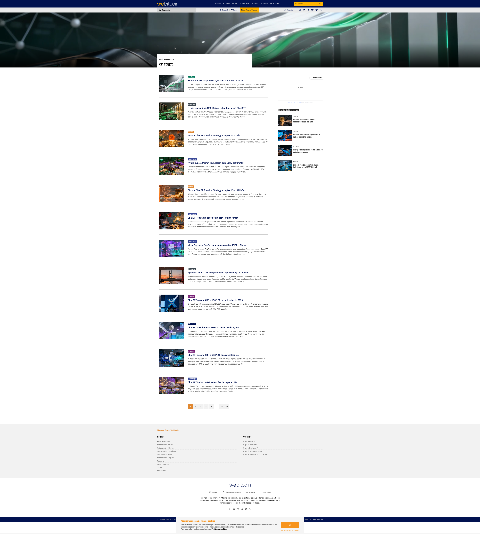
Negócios (264, 4)
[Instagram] (300, 9)
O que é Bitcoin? (249, 441)
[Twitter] (304, 9)
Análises (254, 4)
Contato (214, 492)
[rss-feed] (321, 9)
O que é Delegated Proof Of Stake (255, 454)
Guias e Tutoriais (163, 464)
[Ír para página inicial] (176, 4)
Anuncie (289, 10)
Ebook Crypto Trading (249, 10)
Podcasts (160, 461)
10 (221, 406)
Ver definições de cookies (290, 530)
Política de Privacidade (232, 492)
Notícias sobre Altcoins (165, 448)
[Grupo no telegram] (316, 9)
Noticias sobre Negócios (165, 458)
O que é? (224, 10)
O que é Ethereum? (249, 445)
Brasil (235, 4)
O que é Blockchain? (250, 448)
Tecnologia (244, 4)
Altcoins (226, 4)
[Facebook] (308, 9)
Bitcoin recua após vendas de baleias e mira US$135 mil (306, 166)
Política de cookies (219, 529)
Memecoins (274, 4)
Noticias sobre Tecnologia (166, 451)
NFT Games (161, 471)
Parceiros (267, 492)
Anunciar (251, 492)
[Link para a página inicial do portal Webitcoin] (240, 485)
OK (290, 525)
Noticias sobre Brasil (164, 454)
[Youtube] (312, 9)
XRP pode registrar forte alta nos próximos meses (308, 151)
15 (227, 406)
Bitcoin (218, 4)
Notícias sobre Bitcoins (165, 445)
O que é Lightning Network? (253, 451)
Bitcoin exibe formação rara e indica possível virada (306, 136)
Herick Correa (318, 519)
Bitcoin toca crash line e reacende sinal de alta (303, 121)
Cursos (235, 10)
